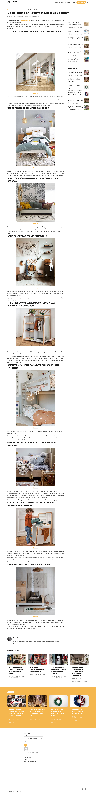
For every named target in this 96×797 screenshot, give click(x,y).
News (14, 10)
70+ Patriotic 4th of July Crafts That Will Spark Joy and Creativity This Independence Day (75, 108)
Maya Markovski (76, 678)
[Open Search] (88, 2)
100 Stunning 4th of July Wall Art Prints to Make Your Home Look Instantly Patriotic (75, 72)
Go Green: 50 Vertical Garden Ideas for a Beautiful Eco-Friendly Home (75, 100)
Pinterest (35, 93)
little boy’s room (25, 20)
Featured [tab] (11, 692)
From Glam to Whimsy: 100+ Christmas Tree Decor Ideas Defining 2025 (74, 80)
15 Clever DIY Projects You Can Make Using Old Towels (75, 59)
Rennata (10, 16)
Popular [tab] (17, 692)
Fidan (11, 676)
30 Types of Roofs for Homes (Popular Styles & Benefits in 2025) (74, 24)
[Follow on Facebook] (82, 789)
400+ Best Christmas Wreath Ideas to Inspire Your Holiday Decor (74, 87)
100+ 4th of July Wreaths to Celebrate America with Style (74, 93)
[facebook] (13, 644)
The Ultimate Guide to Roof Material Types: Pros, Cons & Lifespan (74, 31)
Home (9, 10)
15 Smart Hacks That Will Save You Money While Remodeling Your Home (76, 39)
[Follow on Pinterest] (88, 789)
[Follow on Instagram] (85, 789)
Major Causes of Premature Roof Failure (75, 45)
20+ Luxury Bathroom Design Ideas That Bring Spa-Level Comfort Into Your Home (74, 52)
